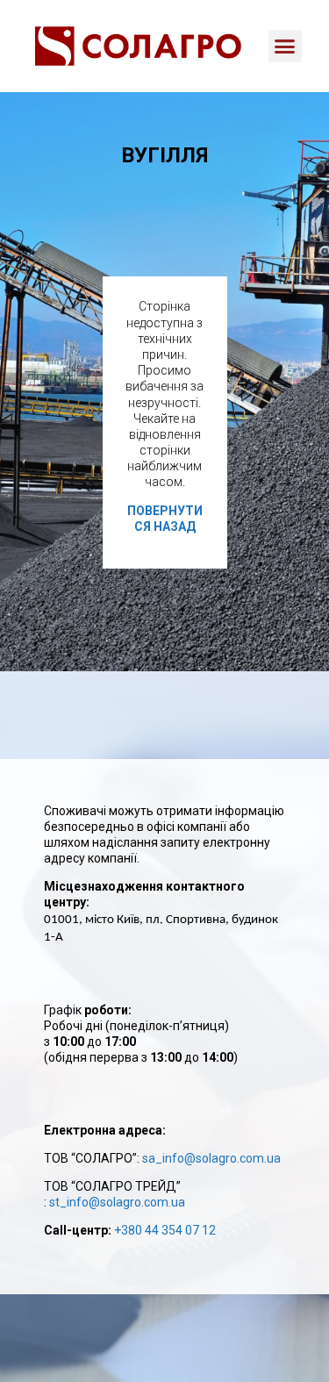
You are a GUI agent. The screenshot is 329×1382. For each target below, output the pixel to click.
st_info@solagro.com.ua (117, 1202)
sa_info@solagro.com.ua (211, 1158)
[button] (285, 46)
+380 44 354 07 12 (165, 1230)
